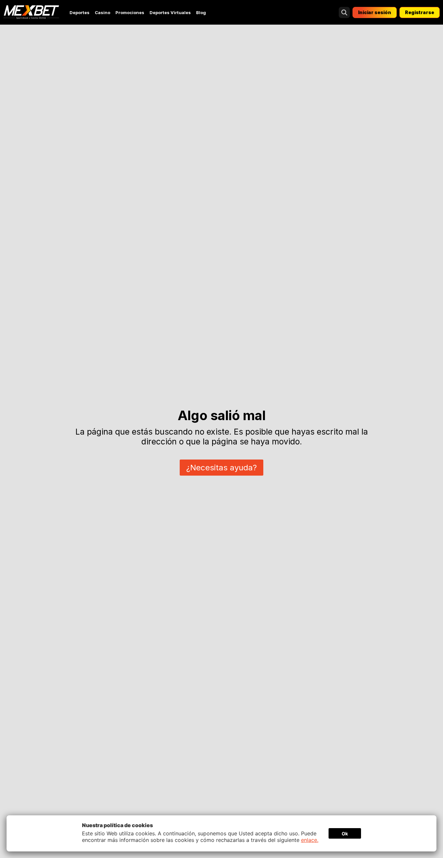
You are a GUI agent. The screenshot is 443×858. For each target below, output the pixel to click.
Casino (102, 12)
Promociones (129, 12)
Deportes (80, 12)
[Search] (344, 12)
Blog (201, 12)
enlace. (309, 840)
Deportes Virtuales (170, 12)
